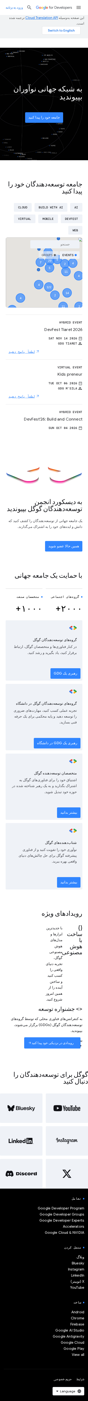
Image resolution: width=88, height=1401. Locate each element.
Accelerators (73, 1226)
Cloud (22, 207)
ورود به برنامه (14, 7)
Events (68, 255)
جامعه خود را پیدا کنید (44, 117)
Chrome (77, 1318)
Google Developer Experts (61, 1220)
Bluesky (78, 1263)
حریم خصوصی (63, 1379)
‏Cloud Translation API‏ (41, 18)
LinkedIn (77, 1275)
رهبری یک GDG (65, 673)
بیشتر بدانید (68, 812)
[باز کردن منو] (78, 7)
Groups (47, 255)
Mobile (48, 219)
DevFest (71, 219)
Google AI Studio (69, 1330)
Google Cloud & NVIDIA (64, 1232)
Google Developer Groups (62, 1214)
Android (77, 1312)
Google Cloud (72, 1342)
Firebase (77, 1324)
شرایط (80, 1379)
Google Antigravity (68, 1336)
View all (78, 1355)
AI (76, 207)
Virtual (24, 219)
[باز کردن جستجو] (29, 7)
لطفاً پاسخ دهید (21, 352)
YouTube (77, 1287)
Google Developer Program (61, 1208)
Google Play (74, 1349)
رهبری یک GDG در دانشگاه (57, 743)
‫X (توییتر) (77, 1281)
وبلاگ (80, 1257)
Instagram (76, 1269)
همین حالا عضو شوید (63, 546)
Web (75, 230)
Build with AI (51, 207)
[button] (49, 282)
